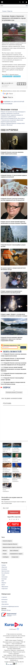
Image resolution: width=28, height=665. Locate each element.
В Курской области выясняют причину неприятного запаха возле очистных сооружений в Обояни (11, 339)
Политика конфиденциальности (10, 606)
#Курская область (7, 76)
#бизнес (5, 550)
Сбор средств (5, 604)
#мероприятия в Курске (16, 553)
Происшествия (5, 571)
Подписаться (14, 512)
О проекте (4, 597)
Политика (4, 569)
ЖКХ (2, 580)
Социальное (4, 588)
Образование (4, 586)
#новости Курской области (10, 544)
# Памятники (16, 76)
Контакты (4, 599)
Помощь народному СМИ (11, 345)
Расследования (5, 573)
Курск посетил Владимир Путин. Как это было (13, 118)
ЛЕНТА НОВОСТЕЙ (11, 351)
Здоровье (3, 582)
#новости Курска (7, 541)
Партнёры (4, 602)
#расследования (14, 550)
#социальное (15, 557)
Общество (9, 11)
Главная (4, 11)
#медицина (5, 557)
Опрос (6, 387)
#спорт (5, 553)
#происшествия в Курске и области (12, 547)
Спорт (3, 575)
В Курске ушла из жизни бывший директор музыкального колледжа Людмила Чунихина (13, 369)
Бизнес (3, 584)
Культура (4, 579)
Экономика (4, 577)
